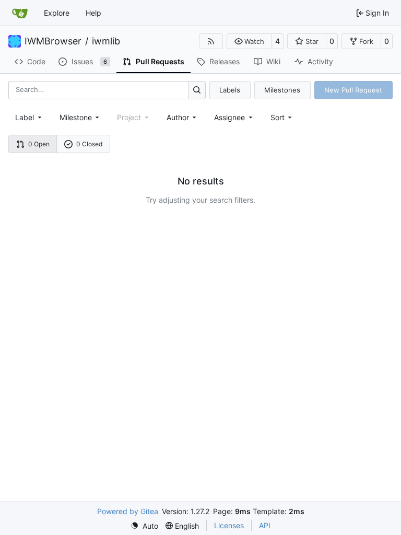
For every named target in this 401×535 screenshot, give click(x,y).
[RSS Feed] (211, 41)
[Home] (19, 13)
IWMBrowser (53, 41)
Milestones (282, 90)
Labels (229, 90)
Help (93, 12)
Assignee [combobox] (229, 117)
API (264, 525)
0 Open (39, 144)
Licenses (229, 525)
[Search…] (197, 90)
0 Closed (89, 144)
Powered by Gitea (127, 511)
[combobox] (29, 117)
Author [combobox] (178, 117)
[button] (249, 41)
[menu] (282, 117)
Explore (56, 12)
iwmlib (106, 41)
